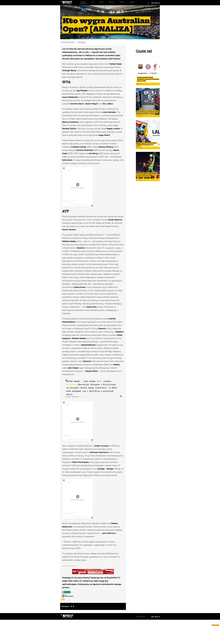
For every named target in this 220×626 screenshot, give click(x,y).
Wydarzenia (83, 3)
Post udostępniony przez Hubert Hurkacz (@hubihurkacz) (77, 516)
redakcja (83, 42)
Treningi (122, 2)
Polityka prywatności (141, 616)
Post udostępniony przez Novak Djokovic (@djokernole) (78, 439)
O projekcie (83, 2)
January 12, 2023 (83, 396)
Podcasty (111, 2)
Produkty (132, 2)
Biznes (101, 2)
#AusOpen (71, 384)
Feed (93, 2)
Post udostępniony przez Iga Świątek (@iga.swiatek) (77, 204)
